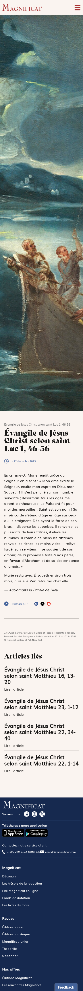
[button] (36, 604)
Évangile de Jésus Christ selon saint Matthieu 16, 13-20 (39, 675)
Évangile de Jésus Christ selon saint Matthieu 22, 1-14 (41, 760)
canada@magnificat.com (60, 852)
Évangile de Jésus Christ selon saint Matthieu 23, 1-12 (41, 704)
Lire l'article (14, 689)
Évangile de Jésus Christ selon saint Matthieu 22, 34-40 (39, 732)
